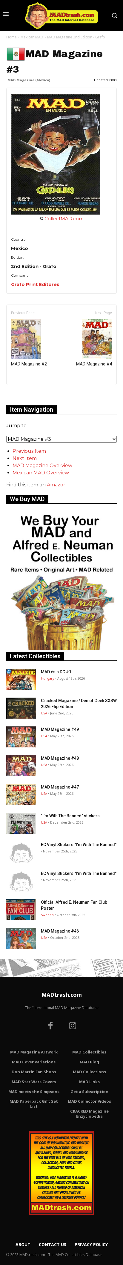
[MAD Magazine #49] (21, 736)
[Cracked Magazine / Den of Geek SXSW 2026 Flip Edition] (21, 708)
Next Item (25, 458)
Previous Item (29, 451)
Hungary (47, 678)
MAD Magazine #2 (29, 364)
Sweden (47, 914)
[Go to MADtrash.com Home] (61, 15)
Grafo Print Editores (35, 284)
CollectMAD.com (64, 218)
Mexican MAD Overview (41, 473)
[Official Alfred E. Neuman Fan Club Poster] (21, 909)
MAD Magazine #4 (94, 364)
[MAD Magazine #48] (21, 765)
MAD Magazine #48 (60, 758)
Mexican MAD (32, 37)
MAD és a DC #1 (56, 671)
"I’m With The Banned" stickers (70, 815)
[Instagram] (72, 1026)
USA (44, 713)
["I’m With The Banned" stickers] (21, 823)
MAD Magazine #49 (60, 729)
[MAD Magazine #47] (21, 794)
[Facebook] (50, 1026)
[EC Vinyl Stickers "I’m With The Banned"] (21, 852)
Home (11, 37)
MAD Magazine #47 (60, 787)
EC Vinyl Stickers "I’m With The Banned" (78, 844)
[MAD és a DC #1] (21, 679)
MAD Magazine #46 (60, 931)
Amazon (57, 485)
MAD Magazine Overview (42, 465)
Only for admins (27, 395)
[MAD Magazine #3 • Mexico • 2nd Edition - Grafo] (61, 154)
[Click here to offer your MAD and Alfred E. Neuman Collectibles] (61, 648)
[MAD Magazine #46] (21, 938)
